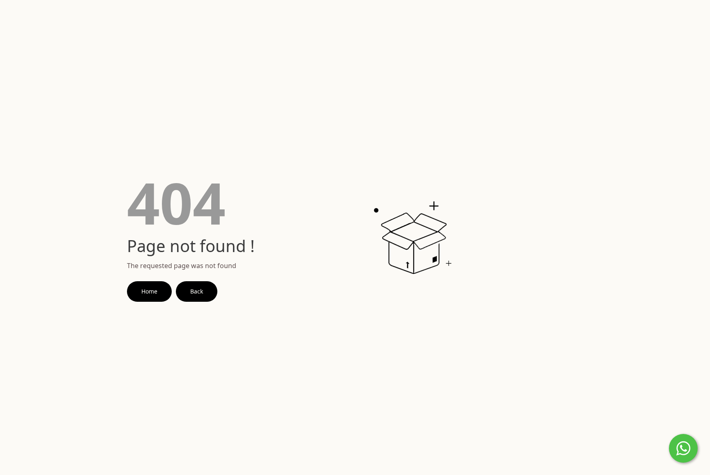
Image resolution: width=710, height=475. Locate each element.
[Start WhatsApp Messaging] (683, 447)
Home (149, 291)
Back (196, 291)
